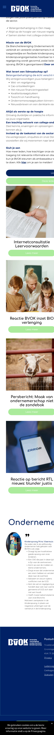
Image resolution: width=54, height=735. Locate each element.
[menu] (5, 7)
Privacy (48, 657)
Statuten (48, 674)
